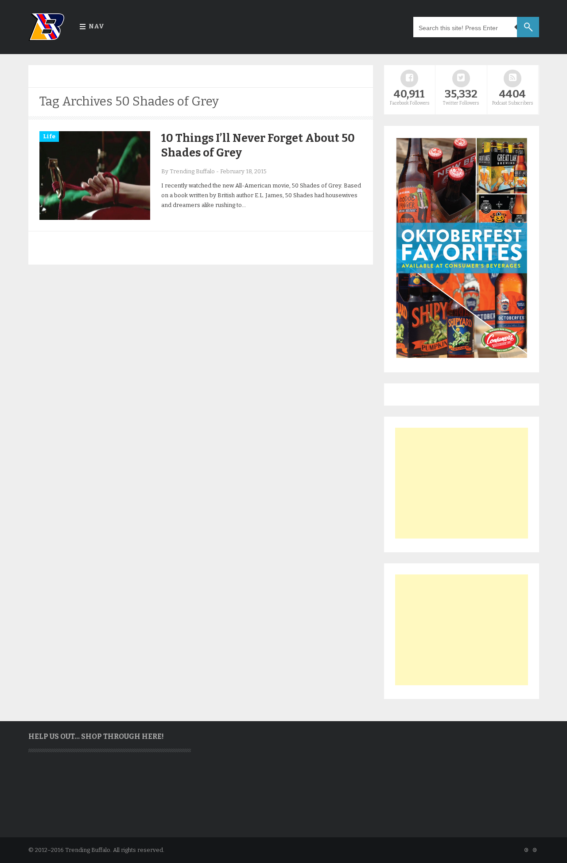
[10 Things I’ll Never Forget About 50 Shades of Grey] (94, 218)
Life (49, 136)
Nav (96, 26)
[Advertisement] (461, 483)
